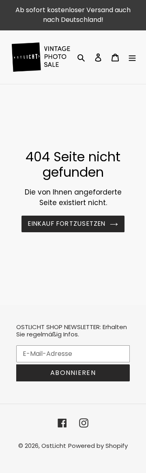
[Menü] (132, 56)
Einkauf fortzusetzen (66, 223)
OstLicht (53, 445)
